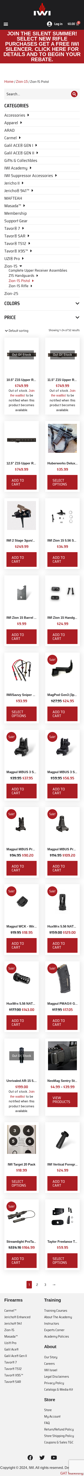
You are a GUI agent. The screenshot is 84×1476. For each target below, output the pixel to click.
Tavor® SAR (12, 1381)
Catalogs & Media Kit (58, 1389)
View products (61, 1100)
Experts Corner (54, 1330)
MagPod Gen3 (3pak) (63, 695)
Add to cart (18, 482)
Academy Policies (56, 1336)
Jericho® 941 (13, 1323)
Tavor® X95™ (13, 1375)
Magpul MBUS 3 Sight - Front (28, 772)
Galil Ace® (11, 1349)
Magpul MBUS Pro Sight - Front (30, 849)
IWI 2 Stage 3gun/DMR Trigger (29, 540)
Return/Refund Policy (59, 1429)
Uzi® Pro (10, 1343)
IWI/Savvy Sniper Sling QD (26, 695)
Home (9, 81)
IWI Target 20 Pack (21, 1164)
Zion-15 (22, 81)
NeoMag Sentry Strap (63, 1081)
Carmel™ (10, 1310)
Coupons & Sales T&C (58, 1442)
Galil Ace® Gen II (15, 1355)
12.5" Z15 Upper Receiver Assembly (33, 463)
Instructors (51, 1323)
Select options (60, 482)
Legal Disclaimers (56, 1376)
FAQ (47, 1423)
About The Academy (58, 1317)
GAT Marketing (71, 1473)
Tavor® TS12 (13, 1368)
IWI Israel (50, 1370)
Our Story (50, 1357)
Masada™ (11, 1336)
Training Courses (55, 1310)
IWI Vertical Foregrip (62, 1164)
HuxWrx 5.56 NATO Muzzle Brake (31, 1003)
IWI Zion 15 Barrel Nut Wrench (29, 617)
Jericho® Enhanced (17, 1317)
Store (48, 1410)
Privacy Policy (54, 1383)
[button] (5, 24)
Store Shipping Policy (59, 1435)
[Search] (74, 94)
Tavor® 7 (10, 1362)
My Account (52, 1416)
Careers (49, 1363)
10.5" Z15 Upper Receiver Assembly (33, 380)
